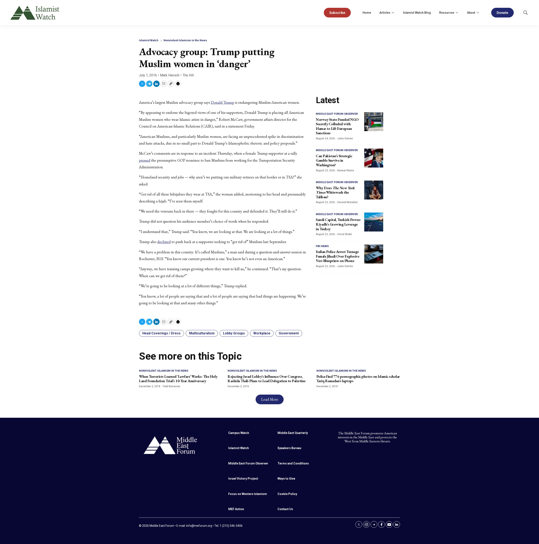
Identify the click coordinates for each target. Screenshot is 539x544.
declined (164, 241)
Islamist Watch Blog (417, 12)
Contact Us (285, 509)
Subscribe (337, 13)
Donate (502, 13)
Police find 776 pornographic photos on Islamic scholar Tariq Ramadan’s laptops (358, 378)
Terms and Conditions (293, 463)
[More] (393, 12)
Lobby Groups (234, 333)
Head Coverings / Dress (161, 333)
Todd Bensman (171, 386)
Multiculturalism (202, 333)
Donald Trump (222, 102)
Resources (446, 12)
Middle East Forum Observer (337, 113)
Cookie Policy (287, 494)
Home (367, 12)
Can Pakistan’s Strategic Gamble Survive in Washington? (334, 160)
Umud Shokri (344, 234)
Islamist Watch (148, 40)
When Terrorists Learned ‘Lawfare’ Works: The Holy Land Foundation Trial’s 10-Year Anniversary (178, 378)
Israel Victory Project (243, 478)
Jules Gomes (345, 138)
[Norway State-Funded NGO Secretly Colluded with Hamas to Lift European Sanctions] (373, 121)
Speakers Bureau (289, 448)
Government (289, 333)
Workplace (261, 333)
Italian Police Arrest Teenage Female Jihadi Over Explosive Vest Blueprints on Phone (337, 256)
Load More (269, 399)
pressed (144, 160)
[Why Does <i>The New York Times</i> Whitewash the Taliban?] (373, 190)
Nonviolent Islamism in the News (185, 40)
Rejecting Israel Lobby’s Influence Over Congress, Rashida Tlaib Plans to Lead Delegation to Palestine (267, 378)
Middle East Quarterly (293, 433)
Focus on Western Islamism (247, 494)
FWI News (322, 246)
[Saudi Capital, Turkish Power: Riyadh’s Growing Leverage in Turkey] (373, 222)
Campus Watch (238, 433)
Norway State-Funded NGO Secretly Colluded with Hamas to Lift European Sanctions (337, 126)
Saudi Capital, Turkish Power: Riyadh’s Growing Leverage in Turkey (338, 224)
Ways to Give (286, 478)
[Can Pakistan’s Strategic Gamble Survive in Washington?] (373, 158)
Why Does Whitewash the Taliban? (335, 192)
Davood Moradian (347, 202)
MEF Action (236, 509)
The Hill (188, 75)
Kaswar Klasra (345, 170)
